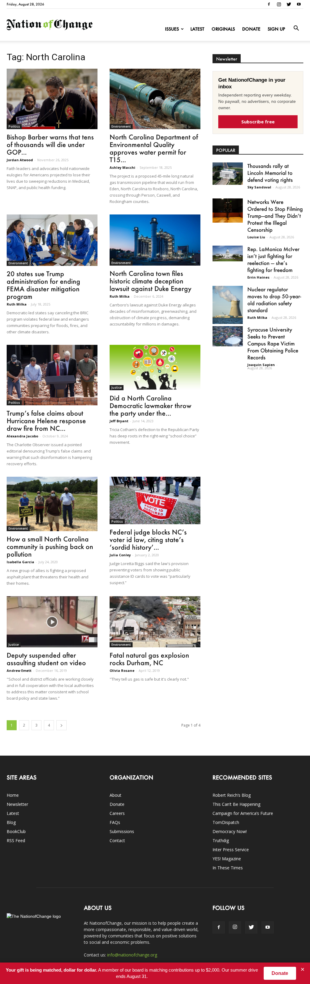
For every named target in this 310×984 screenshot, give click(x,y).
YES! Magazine (227, 858)
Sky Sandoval (259, 187)
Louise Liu (256, 237)
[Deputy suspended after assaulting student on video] (52, 621)
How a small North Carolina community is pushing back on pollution (50, 546)
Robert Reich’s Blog (232, 795)
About (115, 795)
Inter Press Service (231, 849)
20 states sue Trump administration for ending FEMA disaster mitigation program (43, 285)
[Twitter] (288, 4)
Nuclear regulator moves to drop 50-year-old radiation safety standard (274, 299)
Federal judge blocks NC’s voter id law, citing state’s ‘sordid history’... (148, 539)
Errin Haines (258, 277)
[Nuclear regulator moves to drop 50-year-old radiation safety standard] (228, 305)
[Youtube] (298, 4)
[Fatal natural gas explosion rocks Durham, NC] (155, 621)
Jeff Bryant (119, 421)
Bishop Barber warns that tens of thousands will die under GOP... (50, 144)
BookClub (16, 831)
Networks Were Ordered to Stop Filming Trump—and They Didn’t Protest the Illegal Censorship (275, 215)
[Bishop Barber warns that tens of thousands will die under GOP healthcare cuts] (52, 99)
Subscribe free (258, 122)
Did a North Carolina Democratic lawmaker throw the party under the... (150, 405)
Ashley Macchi (122, 167)
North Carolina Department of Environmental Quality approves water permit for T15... (154, 148)
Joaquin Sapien (261, 364)
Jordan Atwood (20, 160)
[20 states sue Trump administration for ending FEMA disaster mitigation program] (52, 240)
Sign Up (276, 29)
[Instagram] (278, 4)
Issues (172, 29)
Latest (197, 29)
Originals (223, 29)
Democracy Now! (230, 831)
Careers (117, 813)
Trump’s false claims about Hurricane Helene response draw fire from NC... (46, 420)
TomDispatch (226, 822)
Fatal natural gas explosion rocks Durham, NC (149, 659)
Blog (11, 822)
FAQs (115, 822)
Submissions (122, 831)
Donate (251, 29)
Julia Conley (120, 555)
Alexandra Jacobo (22, 436)
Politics (14, 126)
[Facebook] (268, 4)
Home (13, 795)
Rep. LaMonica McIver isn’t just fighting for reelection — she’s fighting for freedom (273, 259)
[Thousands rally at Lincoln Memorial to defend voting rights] (228, 173)
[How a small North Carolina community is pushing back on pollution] (52, 504)
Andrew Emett (19, 670)
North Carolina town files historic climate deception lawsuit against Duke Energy (150, 281)
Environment (121, 126)
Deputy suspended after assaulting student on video (46, 659)
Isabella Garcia (20, 562)
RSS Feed (16, 840)
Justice (116, 387)
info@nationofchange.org (132, 955)
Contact (117, 840)
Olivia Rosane (122, 670)
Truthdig (221, 840)
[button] (296, 28)
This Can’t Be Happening (236, 804)
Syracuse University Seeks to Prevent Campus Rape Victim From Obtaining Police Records (272, 343)
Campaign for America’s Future (243, 813)
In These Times (228, 868)
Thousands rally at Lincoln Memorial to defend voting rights (270, 172)
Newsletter (17, 804)
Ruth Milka (17, 304)
